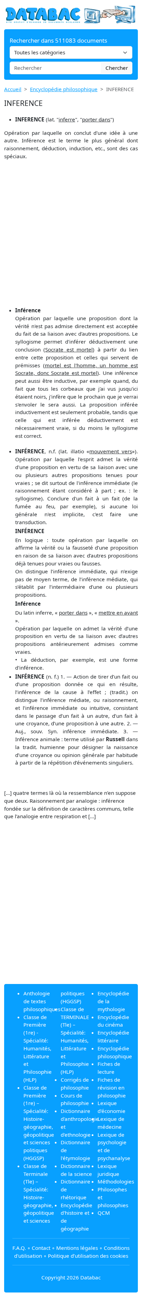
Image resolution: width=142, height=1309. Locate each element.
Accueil (12, 89)
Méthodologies (116, 1181)
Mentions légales (77, 1247)
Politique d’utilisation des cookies (88, 1255)
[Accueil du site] (71, 14)
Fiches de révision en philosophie (112, 1087)
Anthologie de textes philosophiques (41, 1001)
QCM (104, 1212)
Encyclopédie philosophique (64, 89)
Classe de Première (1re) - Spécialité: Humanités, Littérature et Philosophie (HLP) (37, 1048)
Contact (41, 1247)
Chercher (116, 67)
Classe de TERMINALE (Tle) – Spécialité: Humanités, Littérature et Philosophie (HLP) (75, 1040)
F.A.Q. (19, 1247)
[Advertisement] (71, 234)
